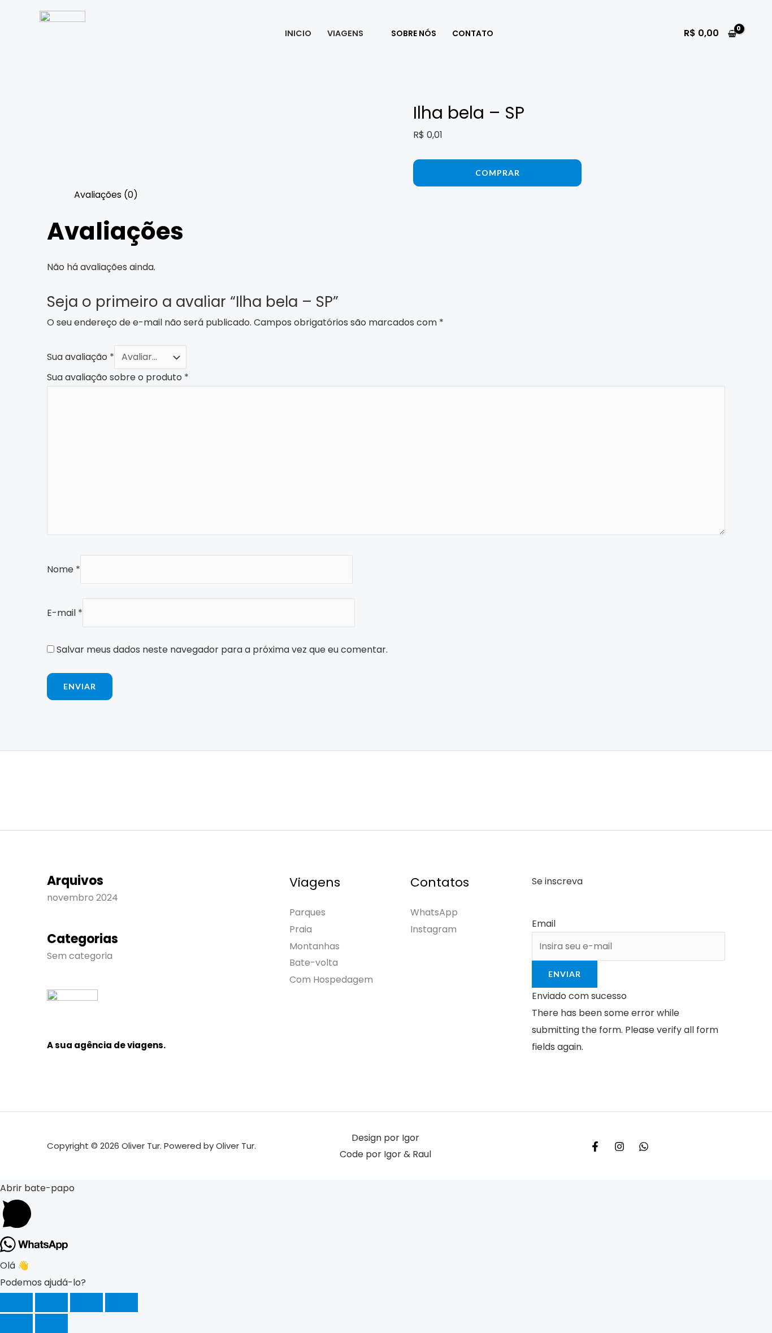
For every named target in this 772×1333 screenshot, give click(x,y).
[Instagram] (619, 1146)
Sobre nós (413, 33)
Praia (300, 929)
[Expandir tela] (51, 1302)
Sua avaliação (80, 356)
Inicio (298, 33)
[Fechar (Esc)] (121, 1302)
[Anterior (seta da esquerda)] (16, 1323)
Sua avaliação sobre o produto (118, 377)
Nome (63, 569)
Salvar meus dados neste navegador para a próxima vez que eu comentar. (222, 649)
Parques (307, 912)
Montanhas (314, 946)
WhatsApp (434, 912)
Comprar (497, 172)
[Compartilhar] (86, 1302)
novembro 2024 (82, 897)
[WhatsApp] (644, 1146)
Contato (472, 33)
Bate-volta (313, 962)
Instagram (433, 929)
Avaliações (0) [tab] (106, 194)
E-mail (65, 612)
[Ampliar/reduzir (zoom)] (16, 1302)
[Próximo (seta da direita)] (51, 1323)
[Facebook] (595, 1146)
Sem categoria (79, 955)
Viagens (345, 33)
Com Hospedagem (331, 979)
